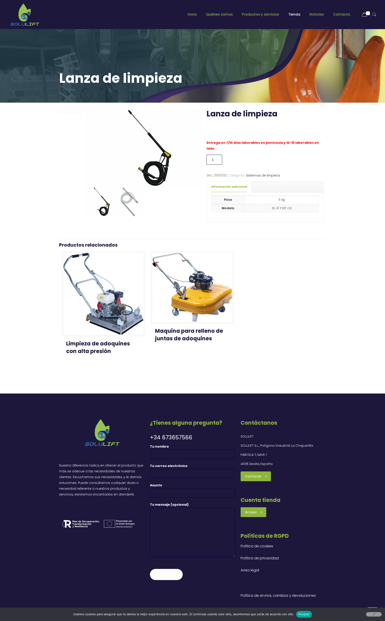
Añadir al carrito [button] (82, 373)
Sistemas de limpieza (263, 175)
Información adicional (229, 187)
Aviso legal (250, 570)
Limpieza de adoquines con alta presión (98, 347)
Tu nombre (159, 446)
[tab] (229, 187)
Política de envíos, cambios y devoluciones (278, 595)
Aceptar (304, 614)
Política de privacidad (260, 558)
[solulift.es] (24, 14)
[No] (374, 614)
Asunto (156, 485)
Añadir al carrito (244, 159)
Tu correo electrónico (169, 466)
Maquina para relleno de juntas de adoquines (189, 334)
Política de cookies (257, 546)
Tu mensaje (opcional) (169, 504)
